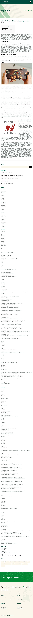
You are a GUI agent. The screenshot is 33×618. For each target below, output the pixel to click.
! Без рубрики (3, 231)
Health (3, 561)
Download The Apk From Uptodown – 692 (7, 273)
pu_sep (2, 355)
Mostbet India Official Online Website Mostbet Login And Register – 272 (11, 321)
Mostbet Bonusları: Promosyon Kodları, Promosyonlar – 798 (9, 314)
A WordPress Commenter (4, 183)
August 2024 (3, 192)
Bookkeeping (3, 263)
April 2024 (2, 198)
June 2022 (2, 220)
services (2, 358)
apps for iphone (3, 412)
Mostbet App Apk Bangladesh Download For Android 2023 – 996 (10, 307)
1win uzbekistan (3, 242)
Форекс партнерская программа (5, 383)
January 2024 (3, 201)
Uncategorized (3, 529)
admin (3, 22)
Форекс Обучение (3, 382)
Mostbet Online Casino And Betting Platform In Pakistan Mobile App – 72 (11, 324)
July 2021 (2, 223)
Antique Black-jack (5, 28)
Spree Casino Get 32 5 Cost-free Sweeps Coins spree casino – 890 (11, 368)
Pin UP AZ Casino (3, 342)
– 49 (2, 391)
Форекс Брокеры (3, 380)
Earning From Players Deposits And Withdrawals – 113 (9, 276)
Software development (4, 366)
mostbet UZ (8, 563)
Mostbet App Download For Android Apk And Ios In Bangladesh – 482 (11, 310)
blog (2, 262)
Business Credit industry (20, 605)
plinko (2, 348)
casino (2, 268)
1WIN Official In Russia (4, 398)
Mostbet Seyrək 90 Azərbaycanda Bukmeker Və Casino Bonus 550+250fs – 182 (12, 332)
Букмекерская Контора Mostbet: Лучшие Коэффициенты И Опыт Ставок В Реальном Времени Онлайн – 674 (16, 372)
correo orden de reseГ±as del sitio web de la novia (8, 269)
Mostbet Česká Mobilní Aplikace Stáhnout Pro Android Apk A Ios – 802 (11, 318)
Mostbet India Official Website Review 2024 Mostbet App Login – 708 (11, 481)
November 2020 (3, 226)
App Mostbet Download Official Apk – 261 (7, 252)
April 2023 (2, 213)
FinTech (2, 280)
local (2, 294)
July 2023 (2, 209)
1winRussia (2, 244)
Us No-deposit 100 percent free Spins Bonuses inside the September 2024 (12, 176)
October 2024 (3, 189)
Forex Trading (3, 282)
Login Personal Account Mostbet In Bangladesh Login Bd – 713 (10, 296)
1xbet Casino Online (4, 405)
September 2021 (3, 222)
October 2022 (3, 219)
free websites (3, 443)
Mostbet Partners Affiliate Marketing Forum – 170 (8, 488)
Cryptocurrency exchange (5, 429)
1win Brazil (2, 237)
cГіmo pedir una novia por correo (6, 272)
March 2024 (3, 199)
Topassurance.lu (5, 587)
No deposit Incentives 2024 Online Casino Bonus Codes (9, 178)
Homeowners (3, 286)
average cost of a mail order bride (6, 255)
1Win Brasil (2, 235)
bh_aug (2, 259)
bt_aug (2, 265)
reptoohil (13, 563)
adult (2, 249)
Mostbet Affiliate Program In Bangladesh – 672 (8, 304)
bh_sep (2, 419)
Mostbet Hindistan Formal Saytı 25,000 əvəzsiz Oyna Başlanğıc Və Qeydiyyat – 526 (13, 320)
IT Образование (3, 290)
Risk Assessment (3, 605)
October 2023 (3, 205)
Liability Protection (3, 610)
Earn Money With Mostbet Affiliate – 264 (7, 275)
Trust (27, 563)
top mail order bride (4, 369)
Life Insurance (3, 293)
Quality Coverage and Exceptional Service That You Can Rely (11, 555)
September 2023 (3, 206)
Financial (2, 279)
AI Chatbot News (3, 251)
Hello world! (11, 183)
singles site (3, 519)
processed (3, 351)
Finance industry (19, 599)
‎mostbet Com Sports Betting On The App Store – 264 (9, 543)
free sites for (3, 283)
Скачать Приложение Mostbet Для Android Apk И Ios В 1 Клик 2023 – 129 (11, 375)
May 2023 (2, 212)
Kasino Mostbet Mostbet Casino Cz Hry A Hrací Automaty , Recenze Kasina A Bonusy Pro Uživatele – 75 (16, 450)
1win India (2, 238)
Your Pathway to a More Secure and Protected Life (16, 184)
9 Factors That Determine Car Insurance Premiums (9, 552)
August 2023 (3, 208)
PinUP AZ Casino (3, 505)
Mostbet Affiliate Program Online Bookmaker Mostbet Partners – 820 (11, 306)
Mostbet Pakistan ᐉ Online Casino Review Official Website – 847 (10, 327)
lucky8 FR (23, 561)
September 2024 (3, 191)
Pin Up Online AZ (3, 344)
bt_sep (2, 266)
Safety (23, 563)
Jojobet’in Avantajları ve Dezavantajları (6, 172)
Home (6, 561)
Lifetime (15, 561)
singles (2, 359)
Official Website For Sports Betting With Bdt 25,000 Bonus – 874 (10, 338)
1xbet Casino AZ (3, 245)
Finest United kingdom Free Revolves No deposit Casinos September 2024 (12, 175)
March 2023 (3, 215)
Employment (3, 436)
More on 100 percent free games (7, 29)
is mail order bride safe (4, 289)
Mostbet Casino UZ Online (5, 317)
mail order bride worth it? (5, 460)
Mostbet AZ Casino (4, 313)
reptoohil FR (18, 563)
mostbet (28, 561)
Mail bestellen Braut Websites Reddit (6, 299)
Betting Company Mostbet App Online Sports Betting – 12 (9, 258)
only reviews (3, 498)
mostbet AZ (3, 563)
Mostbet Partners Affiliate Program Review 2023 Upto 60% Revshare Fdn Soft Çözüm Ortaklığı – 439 (15, 331)
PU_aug (2, 512)
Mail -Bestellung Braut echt (5, 297)
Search (2, 164)
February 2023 (3, 216)
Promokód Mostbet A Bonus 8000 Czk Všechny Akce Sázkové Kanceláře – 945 (12, 352)
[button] (30, 2)
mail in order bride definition (5, 300)
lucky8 (19, 561)
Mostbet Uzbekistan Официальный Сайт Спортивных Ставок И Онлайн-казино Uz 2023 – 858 (14, 335)
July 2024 (2, 194)
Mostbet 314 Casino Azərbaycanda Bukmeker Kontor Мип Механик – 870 (11, 303)
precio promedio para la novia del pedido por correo (9, 349)
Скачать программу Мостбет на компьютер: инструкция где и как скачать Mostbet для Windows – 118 (15, 536)
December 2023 (3, 202)
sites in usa (3, 363)
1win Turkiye (3, 241)
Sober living (3, 365)
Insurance (2, 287)
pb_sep (2, 341)
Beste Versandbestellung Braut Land (6, 256)
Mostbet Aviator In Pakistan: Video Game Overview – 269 (9, 311)
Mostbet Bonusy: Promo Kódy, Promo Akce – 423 (8, 474)
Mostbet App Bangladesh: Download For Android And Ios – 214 (10, 467)
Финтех (2, 379)
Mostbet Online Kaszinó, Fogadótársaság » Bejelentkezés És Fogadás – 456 (12, 325)
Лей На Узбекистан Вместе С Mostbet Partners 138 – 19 (9, 373)
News (2, 337)
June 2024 (2, 195)
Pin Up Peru (3, 345)
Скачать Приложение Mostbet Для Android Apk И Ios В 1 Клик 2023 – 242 (11, 376)
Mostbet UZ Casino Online (5, 334)
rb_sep (2, 356)
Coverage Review (3, 607)
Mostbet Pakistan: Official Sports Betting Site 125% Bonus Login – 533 (11, 328)
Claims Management (4, 608)
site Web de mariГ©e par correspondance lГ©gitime (9, 362)
